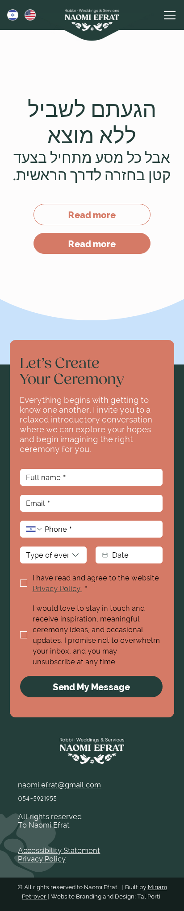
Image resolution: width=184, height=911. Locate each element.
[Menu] (170, 15)
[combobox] (53, 555)
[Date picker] (105, 555)
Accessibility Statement (59, 850)
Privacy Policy (42, 858)
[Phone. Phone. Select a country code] (34, 529)
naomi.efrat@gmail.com (59, 784)
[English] (26, 15)
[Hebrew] (9, 15)
